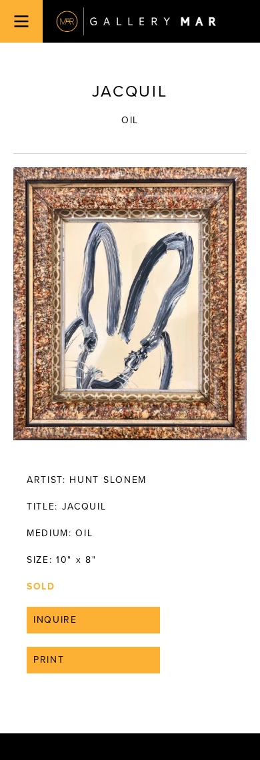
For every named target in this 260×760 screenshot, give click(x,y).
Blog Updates (113, 450)
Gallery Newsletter (126, 436)
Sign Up (129, 479)
